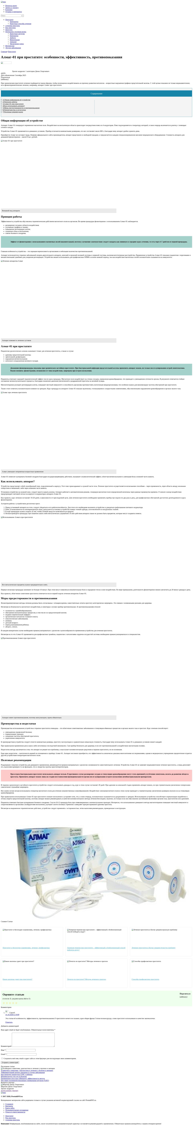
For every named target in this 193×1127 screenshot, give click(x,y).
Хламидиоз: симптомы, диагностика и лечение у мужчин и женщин (27, 1070)
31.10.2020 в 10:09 (12, 1015)
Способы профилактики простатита (145, 979)
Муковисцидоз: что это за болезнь (14, 1076)
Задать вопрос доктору (9, 1091)
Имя (3, 1050)
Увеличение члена (17, 44)
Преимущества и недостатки (14, 110)
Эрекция (13, 42)
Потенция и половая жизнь (15, 32)
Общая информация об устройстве (16, 100)
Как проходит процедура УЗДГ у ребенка (16, 1074)
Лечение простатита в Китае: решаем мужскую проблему (153, 948)
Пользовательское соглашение (16, 1110)
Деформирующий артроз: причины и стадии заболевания (23, 1072)
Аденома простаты (12, 26)
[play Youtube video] (96, 865)
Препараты (14, 22)
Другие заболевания (13, 48)
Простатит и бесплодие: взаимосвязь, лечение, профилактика (26, 948)
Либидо (13, 38)
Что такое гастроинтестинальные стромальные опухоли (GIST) (25, 1080)
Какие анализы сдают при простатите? (17, 979)
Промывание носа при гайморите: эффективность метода (23, 1078)
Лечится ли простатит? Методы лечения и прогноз (86, 979)
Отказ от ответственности (15, 1112)
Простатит (9, 20)
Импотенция (15, 40)
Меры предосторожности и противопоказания (21, 108)
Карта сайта (9, 1108)
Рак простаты (10, 28)
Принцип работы (10, 102)
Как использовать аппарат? (14, 106)
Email (3, 1054)
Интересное (9, 46)
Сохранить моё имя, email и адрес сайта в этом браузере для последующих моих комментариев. (40, 1058)
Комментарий (6, 1046)
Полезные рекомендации (13, 112)
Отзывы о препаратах (13, 12)
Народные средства (17, 34)
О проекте (9, 1104)
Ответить (9, 1022)
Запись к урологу (12, 8)
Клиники (8, 10)
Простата (8, 30)
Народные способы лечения (20, 24)
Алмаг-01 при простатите (13, 104)
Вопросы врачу (11, 6)
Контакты (9, 1106)
